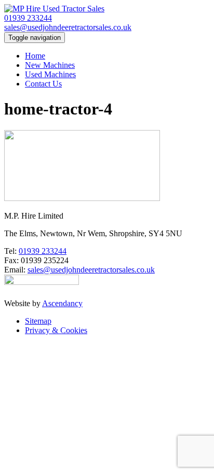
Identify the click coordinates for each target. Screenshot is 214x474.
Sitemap (38, 321)
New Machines (50, 65)
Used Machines (50, 74)
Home (35, 55)
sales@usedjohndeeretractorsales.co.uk (67, 27)
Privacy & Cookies (56, 330)
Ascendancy (62, 303)
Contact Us (43, 83)
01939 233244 (28, 17)
